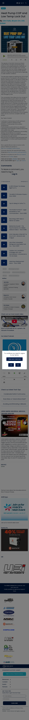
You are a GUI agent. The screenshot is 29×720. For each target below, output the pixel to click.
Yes (11, 365)
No (18, 365)
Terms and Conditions (14, 359)
